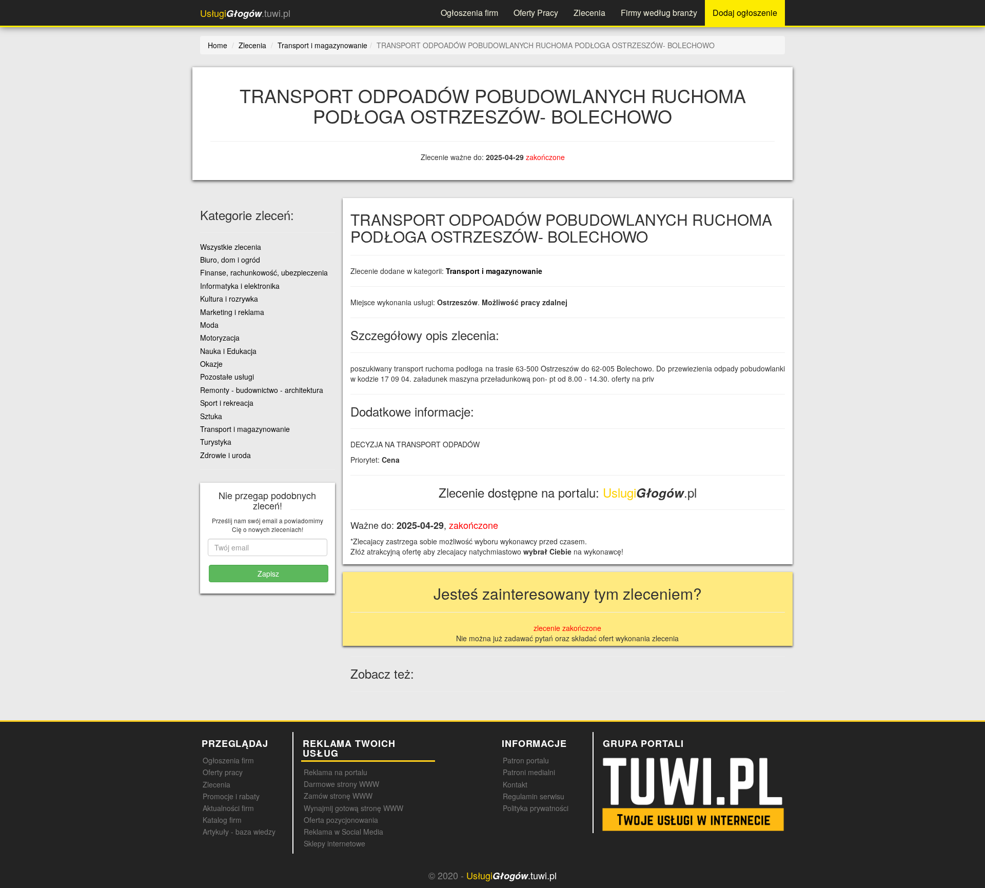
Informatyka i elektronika (240, 286)
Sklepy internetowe (334, 843)
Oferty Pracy (536, 12)
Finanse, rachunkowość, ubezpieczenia (264, 272)
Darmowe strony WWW (341, 784)
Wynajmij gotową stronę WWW (353, 808)
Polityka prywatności (535, 808)
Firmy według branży (659, 12)
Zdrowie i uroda (225, 455)
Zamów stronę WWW (338, 796)
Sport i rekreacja (226, 403)
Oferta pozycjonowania (341, 820)
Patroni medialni (529, 772)
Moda (209, 325)
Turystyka (215, 442)
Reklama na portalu (335, 772)
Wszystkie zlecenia (230, 247)
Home (217, 45)
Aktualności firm (228, 808)
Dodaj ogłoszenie (745, 12)
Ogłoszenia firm (469, 12)
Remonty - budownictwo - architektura (261, 390)
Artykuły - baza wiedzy (239, 831)
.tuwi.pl (245, 13)
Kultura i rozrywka (229, 298)
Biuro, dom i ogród (230, 259)
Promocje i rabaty (231, 796)
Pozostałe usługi (227, 376)
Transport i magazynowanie (494, 271)
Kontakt (515, 784)
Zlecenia (589, 12)
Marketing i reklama (232, 312)
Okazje (211, 364)
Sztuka (211, 416)
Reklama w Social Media (343, 831)
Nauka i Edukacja (228, 351)
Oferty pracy (223, 772)
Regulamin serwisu (533, 796)
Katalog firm (222, 820)
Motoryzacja (220, 337)
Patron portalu (526, 760)
